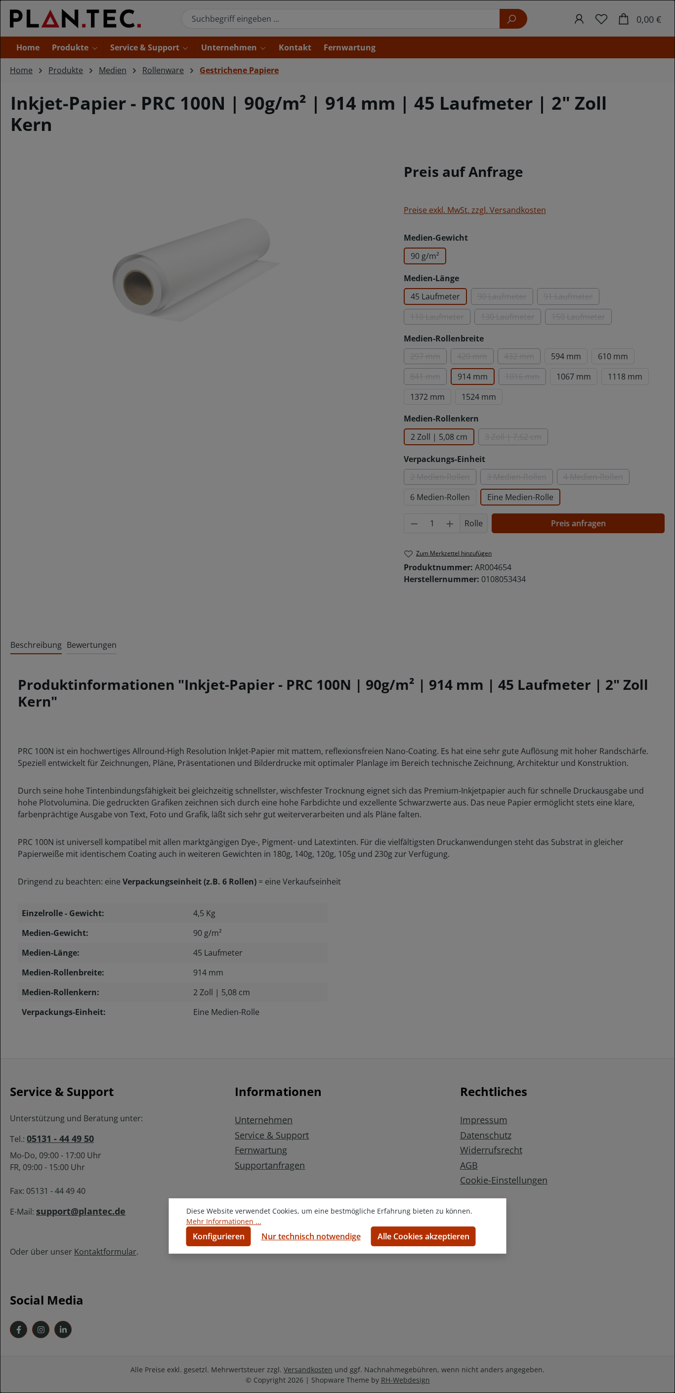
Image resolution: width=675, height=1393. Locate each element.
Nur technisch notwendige (311, 1236)
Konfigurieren (219, 1236)
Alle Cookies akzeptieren (423, 1236)
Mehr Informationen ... (223, 1221)
